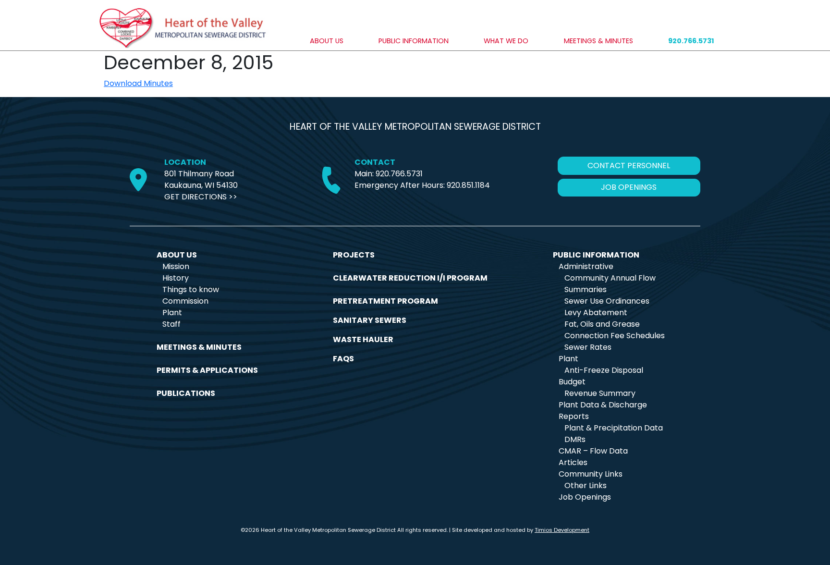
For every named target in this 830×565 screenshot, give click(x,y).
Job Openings (585, 497)
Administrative (586, 266)
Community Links (590, 473)
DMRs (575, 439)
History (175, 277)
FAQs (343, 358)
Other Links (585, 485)
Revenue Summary (599, 393)
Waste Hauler (363, 339)
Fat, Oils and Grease (602, 324)
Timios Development (562, 530)
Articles (573, 462)
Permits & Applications (207, 370)
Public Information (413, 41)
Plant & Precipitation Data (613, 427)
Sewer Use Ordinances (606, 301)
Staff (171, 324)
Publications (186, 393)
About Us (326, 41)
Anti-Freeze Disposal (603, 370)
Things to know (190, 289)
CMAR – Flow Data (593, 450)
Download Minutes (138, 83)
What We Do (506, 41)
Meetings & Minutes (598, 41)
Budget (572, 381)
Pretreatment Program (385, 301)
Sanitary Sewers (369, 320)
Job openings (629, 187)
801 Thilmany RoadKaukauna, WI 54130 (201, 179)
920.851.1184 (468, 185)
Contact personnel (628, 165)
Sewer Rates (587, 347)
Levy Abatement (595, 312)
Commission (185, 301)
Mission (175, 266)
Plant (172, 312)
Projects (354, 254)
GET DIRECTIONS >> (200, 196)
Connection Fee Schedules (614, 335)
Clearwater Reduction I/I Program (410, 277)
